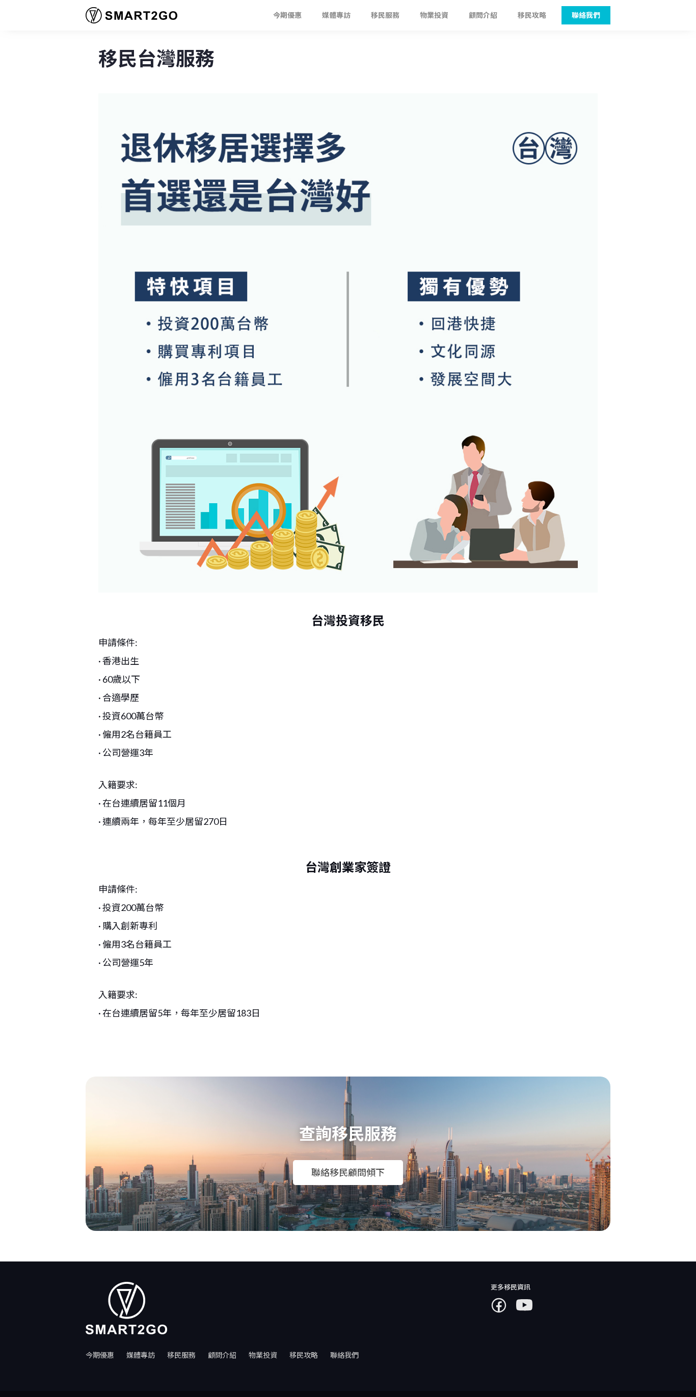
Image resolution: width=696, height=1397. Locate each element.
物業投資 (434, 15)
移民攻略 (532, 15)
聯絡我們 (344, 1355)
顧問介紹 (483, 15)
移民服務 (385, 15)
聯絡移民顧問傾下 (348, 1172)
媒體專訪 (336, 15)
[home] (127, 15)
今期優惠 (287, 15)
